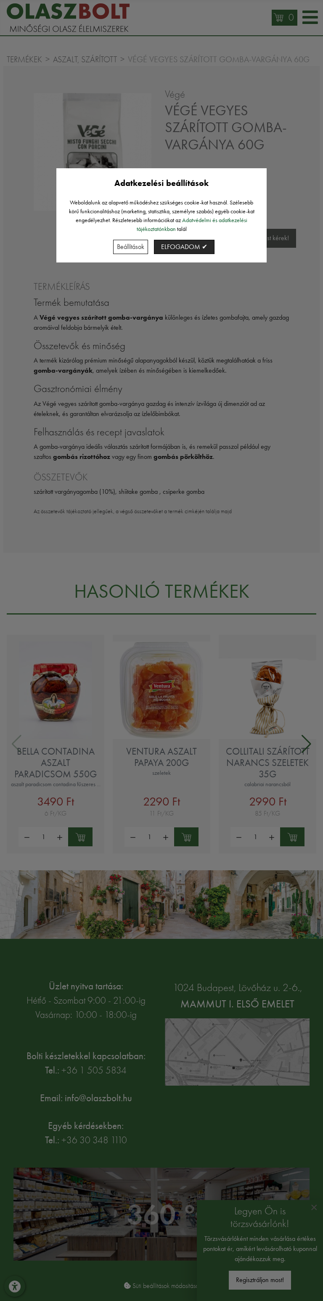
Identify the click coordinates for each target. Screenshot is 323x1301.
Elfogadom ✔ (184, 247)
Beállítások (130, 247)
